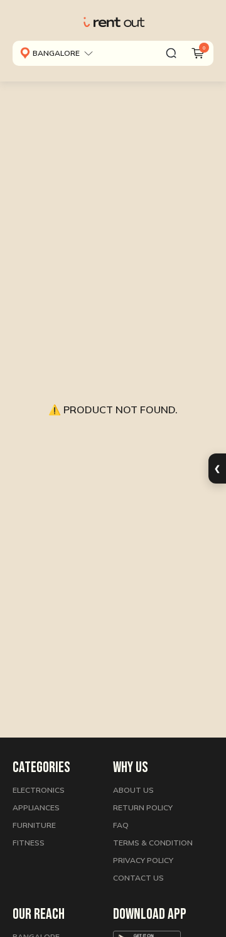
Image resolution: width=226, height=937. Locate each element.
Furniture (34, 825)
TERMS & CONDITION (153, 842)
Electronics (39, 790)
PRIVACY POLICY (143, 860)
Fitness (29, 842)
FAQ (121, 825)
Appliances (36, 807)
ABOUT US (133, 790)
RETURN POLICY (143, 807)
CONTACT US (138, 877)
